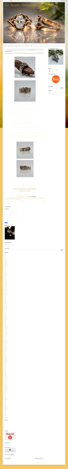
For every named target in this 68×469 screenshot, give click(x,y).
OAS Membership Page (39, 459)
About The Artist (10, 45)
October (6, 264)
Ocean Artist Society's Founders (10, 455)
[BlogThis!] (32, 196)
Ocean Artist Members (8, 459)
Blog (31, 45)
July (5, 255)
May (5, 257)
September (6, 265)
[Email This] (31, 196)
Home (5, 45)
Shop (23, 45)
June (5, 256)
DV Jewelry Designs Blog (22, 5)
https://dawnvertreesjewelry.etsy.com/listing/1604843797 (25, 189)
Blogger (44, 462)
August (6, 290)
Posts (6, 244)
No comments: (27, 196)
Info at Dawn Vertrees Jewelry (24, 190)
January (6, 261)
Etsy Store (27, 45)
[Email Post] (30, 196)
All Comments (51, 93)
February (6, 260)
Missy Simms (52, 71)
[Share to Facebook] (34, 196)
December (6, 262)
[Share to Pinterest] (35, 196)
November (6, 263)
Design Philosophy (17, 45)
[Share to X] (33, 196)
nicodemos (37, 462)
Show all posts (32, 49)
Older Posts (43, 201)
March (5, 259)
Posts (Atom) (10, 202)
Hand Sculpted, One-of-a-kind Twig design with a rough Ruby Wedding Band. (24, 53)
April (5, 258)
